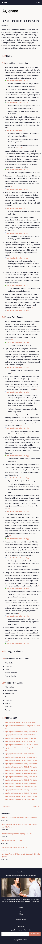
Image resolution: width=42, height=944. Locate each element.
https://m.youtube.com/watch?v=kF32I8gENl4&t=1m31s (21, 770)
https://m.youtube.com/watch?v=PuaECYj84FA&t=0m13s (21, 790)
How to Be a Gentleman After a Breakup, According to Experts (19, 817)
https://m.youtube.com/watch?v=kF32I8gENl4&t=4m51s (21, 793)
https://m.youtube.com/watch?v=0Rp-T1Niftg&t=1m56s (20, 754)
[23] (8, 640)
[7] (14, 230)
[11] (12, 339)
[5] (11, 186)
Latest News (21, 872)
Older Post (6, 807)
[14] (36, 389)
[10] (32, 307)
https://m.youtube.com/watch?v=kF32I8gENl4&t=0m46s (21, 764)
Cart (39, 2)
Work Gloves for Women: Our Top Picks (12, 840)
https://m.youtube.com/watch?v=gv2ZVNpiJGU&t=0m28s (21, 741)
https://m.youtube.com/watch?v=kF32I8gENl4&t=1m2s (20, 738)
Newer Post (35, 807)
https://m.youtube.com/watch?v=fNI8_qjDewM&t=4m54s (21, 760)
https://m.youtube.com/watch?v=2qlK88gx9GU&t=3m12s (21, 786)
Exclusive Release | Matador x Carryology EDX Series (16, 834)
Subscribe (35, 934)
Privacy (21, 914)
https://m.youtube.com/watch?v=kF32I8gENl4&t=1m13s (21, 767)
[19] (10, 535)
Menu (5, 2)
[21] (38, 585)
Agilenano (25, 940)
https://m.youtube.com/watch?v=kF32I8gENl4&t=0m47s (21, 731)
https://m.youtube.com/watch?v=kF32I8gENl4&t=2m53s (21, 780)
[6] (11, 205)
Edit (4, 56)
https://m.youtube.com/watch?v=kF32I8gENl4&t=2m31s (21, 777)
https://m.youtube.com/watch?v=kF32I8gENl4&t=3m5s (20, 783)
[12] (23, 364)
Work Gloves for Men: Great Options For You (14, 847)
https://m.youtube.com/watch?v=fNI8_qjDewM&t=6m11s (21, 799)
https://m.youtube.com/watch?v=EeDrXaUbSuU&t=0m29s (21, 745)
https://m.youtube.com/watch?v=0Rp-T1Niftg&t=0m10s (20, 722)
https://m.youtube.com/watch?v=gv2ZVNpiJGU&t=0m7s (21, 757)
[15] (21, 425)
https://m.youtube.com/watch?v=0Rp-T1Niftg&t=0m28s (20, 735)
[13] (11, 372)
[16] (12, 452)
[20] (33, 555)
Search (21, 911)
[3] (7, 127)
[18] (9, 508)
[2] (38, 99)
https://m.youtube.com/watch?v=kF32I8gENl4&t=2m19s (21, 773)
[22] (18, 613)
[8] (9, 255)
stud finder (20, 148)
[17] (18, 475)
